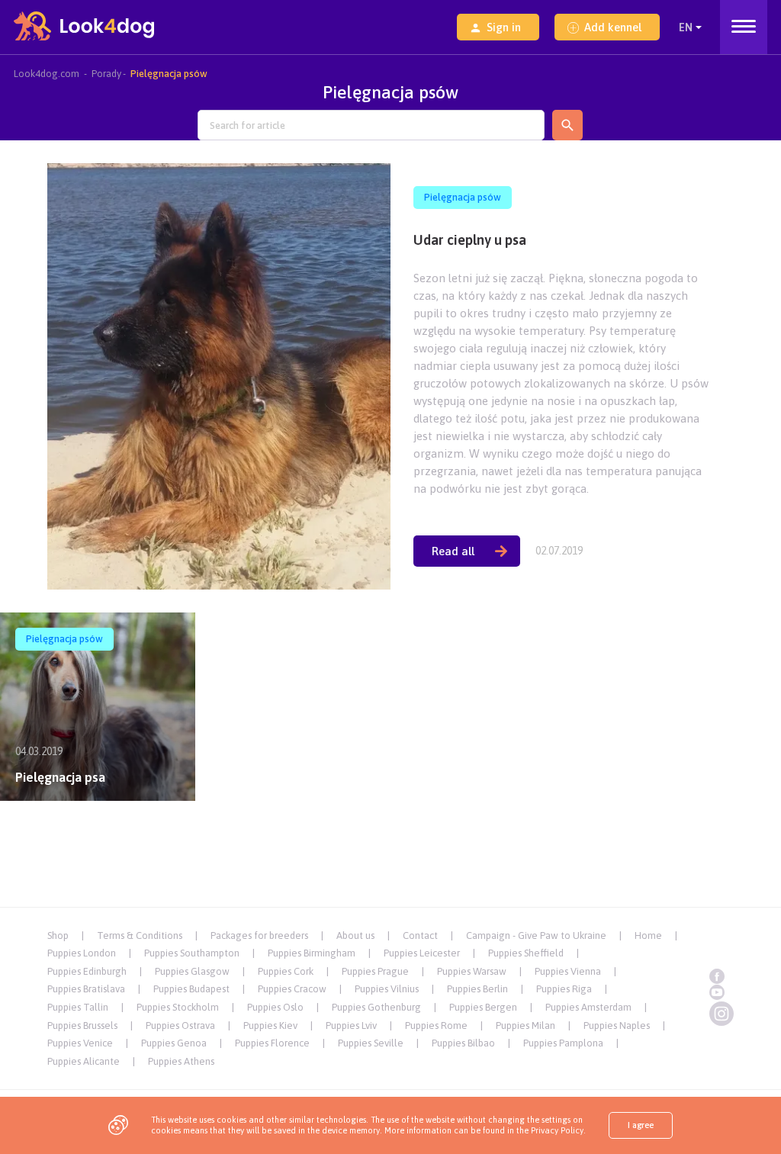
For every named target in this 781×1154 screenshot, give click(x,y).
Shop (58, 935)
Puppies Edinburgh (87, 971)
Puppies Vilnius (387, 989)
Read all (453, 551)
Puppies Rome (436, 1025)
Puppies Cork (285, 971)
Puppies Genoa (174, 1043)
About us (355, 935)
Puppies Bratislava (86, 989)
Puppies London (81, 953)
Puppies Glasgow (192, 971)
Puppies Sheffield (526, 953)
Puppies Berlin (477, 989)
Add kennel (612, 27)
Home (648, 935)
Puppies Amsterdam (588, 1007)
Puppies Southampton (191, 953)
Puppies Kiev (270, 1025)
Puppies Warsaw (471, 971)
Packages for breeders (259, 935)
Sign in (504, 27)
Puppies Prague (375, 971)
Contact (420, 935)
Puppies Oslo (275, 1007)
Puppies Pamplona (563, 1043)
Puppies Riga (564, 989)
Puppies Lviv (351, 1025)
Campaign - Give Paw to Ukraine (536, 935)
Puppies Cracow (292, 989)
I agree (641, 1125)
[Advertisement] (390, 848)
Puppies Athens (181, 1061)
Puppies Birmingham (311, 953)
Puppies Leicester (422, 953)
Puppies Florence (272, 1043)
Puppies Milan (525, 1025)
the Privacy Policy (548, 1130)
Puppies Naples (616, 1025)
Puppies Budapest (191, 989)
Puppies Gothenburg (376, 1007)
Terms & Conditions (139, 935)
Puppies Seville (370, 1043)
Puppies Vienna (568, 971)
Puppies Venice (80, 1043)
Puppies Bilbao (463, 1043)
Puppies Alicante (83, 1061)
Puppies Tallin (77, 1007)
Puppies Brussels (82, 1025)
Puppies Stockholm (178, 1007)
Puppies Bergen (483, 1007)
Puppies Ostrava (180, 1025)
